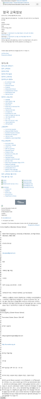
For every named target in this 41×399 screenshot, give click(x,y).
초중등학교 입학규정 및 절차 (12, 159)
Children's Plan (9, 152)
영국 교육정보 (5, 68)
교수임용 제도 (8, 111)
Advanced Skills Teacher (11, 131)
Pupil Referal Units (10, 92)
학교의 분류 (8, 83)
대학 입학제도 (8, 103)
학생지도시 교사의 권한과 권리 (13, 171)
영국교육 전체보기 (7, 66)
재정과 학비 (8, 105)
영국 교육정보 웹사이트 (8, 174)
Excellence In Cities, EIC (11, 154)
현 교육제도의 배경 (10, 82)
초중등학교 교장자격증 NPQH (13, 138)
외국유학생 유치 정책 (10, 113)
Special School (9, 94)
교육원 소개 (8, 189)
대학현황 (7, 99)
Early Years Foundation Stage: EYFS (14, 162)
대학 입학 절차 (9, 124)
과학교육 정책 (8, 155)
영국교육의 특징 (9, 143)
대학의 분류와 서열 (10, 101)
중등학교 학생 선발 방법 (11, 169)
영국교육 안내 (8, 194)
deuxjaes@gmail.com (8, 253)
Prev (5, 53)
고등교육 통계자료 (10, 122)
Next (7, 53)
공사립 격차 (8, 108)
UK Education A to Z (10, 168)
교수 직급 (7, 118)
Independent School (10, 89)
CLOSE (3, 310)
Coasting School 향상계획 (12, 166)
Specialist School (9, 157)
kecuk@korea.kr (7, 218)
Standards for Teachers (11, 134)
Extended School (9, 150)
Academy (7, 87)
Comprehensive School (11, 90)
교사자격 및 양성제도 (10, 129)
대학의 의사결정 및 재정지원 (12, 115)
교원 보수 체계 (9, 136)
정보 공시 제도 (9, 161)
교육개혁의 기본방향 (10, 145)
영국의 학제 (5, 71)
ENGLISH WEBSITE (22, 1)
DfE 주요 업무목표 (10, 148)
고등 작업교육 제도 (10, 117)
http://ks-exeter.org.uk (8, 344)
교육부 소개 (8, 147)
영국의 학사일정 (6, 74)
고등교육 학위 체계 (10, 110)
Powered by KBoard (6, 55)
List (2, 53)
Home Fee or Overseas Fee (12, 106)
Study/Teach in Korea (10, 196)
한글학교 (7, 190)
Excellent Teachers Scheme (12, 133)
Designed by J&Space (34, 225)
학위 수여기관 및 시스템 (11, 120)
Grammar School (9, 85)
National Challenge (10, 164)
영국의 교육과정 (6, 76)
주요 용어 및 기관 (7, 176)
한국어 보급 (8, 192)
